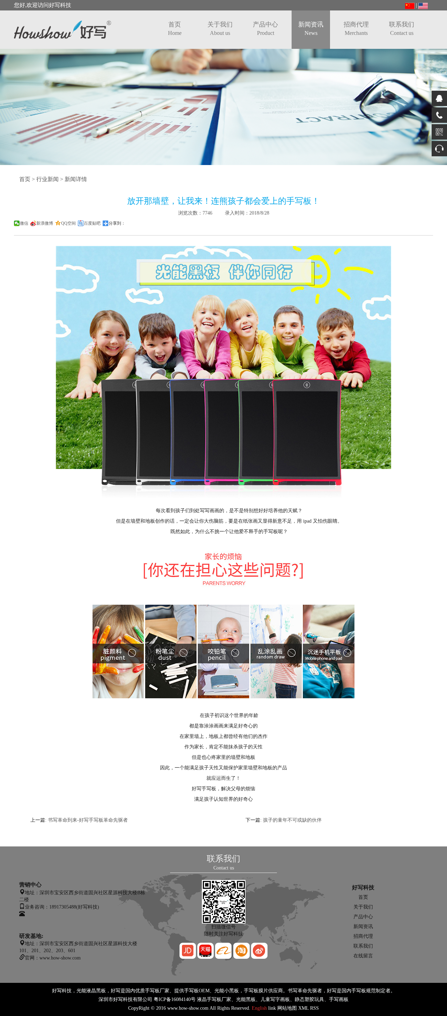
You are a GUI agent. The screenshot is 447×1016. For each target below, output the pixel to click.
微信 (24, 223)
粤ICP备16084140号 (175, 999)
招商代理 (356, 28)
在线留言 (363, 955)
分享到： (117, 223)
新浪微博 (44, 223)
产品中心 (265, 28)
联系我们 (401, 28)
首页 (175, 28)
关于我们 (220, 28)
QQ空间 (68, 223)
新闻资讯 (310, 28)
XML (303, 1008)
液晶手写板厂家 (214, 999)
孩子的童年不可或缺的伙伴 (292, 820)
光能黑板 (246, 999)
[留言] (439, 148)
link (272, 1008)
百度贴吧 (92, 223)
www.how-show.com (187, 1008)
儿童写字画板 (275, 999)
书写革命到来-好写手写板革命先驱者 (88, 820)
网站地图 (287, 1008)
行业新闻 (47, 179)
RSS (314, 1008)
